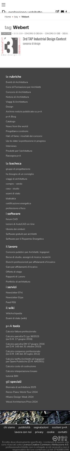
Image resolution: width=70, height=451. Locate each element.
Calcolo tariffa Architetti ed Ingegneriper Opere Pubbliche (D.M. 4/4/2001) (25, 360)
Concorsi (6, 33)
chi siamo (9, 427)
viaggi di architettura (16, 178)
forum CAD (12, 219)
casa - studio (12, 188)
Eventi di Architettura (17, 82)
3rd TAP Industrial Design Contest (44, 38)
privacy (39, 432)
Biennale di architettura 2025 (21, 387)
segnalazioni (41, 427)
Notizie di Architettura (17, 96)
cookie (50, 432)
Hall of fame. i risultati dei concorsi (24, 136)
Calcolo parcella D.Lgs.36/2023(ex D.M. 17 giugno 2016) (22, 337)
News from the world (17, 126)
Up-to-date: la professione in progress (26, 140)
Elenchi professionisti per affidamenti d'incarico (30, 262)
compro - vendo (14, 183)
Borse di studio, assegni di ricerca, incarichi (28, 257)
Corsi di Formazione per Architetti (23, 87)
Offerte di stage (14, 271)
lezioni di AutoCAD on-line (20, 224)
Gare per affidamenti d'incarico (22, 266)
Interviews (11, 146)
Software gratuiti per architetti (21, 234)
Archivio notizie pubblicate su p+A (24, 111)
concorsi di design (33, 33)
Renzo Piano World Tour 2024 (22, 392)
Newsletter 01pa (14, 297)
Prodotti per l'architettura (19, 150)
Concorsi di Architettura (18, 92)
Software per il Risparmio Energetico (25, 238)
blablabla (11, 198)
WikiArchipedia (14, 313)
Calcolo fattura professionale (21, 331)
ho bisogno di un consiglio (20, 174)
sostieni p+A (59, 427)
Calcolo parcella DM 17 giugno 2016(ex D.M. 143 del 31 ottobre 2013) (25, 345)
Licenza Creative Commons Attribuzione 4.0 (45, 444)
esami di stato (13, 193)
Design (9, 106)
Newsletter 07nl (14, 292)
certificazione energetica (18, 203)
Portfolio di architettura (18, 281)
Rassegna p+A (13, 155)
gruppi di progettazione (18, 169)
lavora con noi (23, 432)
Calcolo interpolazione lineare (21, 371)
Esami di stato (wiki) (16, 318)
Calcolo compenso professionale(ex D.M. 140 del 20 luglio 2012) (23, 352)
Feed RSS (11, 302)
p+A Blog (11, 116)
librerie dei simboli (15, 229)
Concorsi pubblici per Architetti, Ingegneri (27, 252)
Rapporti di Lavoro (15, 276)
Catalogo (10, 121)
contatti (62, 432)
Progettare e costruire (17, 131)
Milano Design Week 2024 (19, 396)
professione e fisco (15, 208)
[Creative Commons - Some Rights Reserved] (35, 438)
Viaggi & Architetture (17, 101)
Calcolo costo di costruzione (21, 366)
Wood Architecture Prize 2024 (22, 401)
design (65, 33)
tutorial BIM (12, 376)
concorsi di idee (52, 33)
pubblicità (24, 427)
